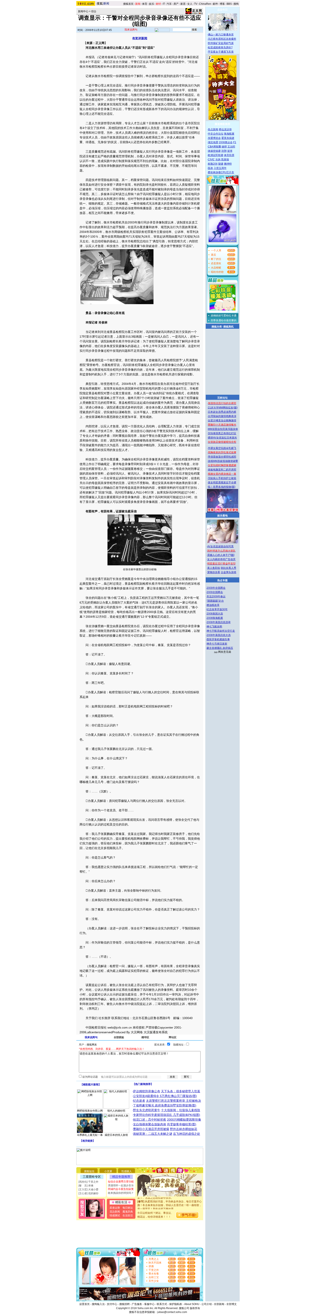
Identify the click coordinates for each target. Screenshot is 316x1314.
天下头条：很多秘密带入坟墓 (180, 1091)
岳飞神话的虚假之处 (186, 1133)
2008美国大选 (215, 613)
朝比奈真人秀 (228, 567)
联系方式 (162, 1304)
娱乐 (151, 3)
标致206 (213, 163)
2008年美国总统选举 (219, 622)
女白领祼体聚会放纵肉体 (149, 1124)
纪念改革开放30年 (217, 609)
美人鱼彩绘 (213, 567)
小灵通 (108, 1171)
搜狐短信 (89, 1171)
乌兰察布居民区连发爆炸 (222, 38)
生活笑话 (128, 1215)
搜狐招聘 (124, 1304)
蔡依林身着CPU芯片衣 (221, 172)
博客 (222, 3)
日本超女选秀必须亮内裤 (222, 411)
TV (195, 3)
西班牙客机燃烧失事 (218, 639)
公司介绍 (206, 1304)
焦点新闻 (213, 129)
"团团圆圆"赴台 (215, 600)
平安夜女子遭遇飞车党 (221, 51)
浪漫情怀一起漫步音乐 (121, 1185)
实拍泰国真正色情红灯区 (222, 433)
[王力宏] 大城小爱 (88, 1189)
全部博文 (231, 1304)
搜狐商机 (228, 326)
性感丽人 (126, 1171)
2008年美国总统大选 (219, 635)
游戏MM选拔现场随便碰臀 (223, 461)
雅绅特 (228, 163)
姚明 (224, 146)
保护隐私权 (175, 1304)
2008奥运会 (226, 142)
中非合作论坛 (215, 133)
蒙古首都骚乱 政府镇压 (220, 647)
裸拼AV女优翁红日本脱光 (222, 437)
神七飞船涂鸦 (214, 626)
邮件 (215, 3)
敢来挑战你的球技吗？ (121, 1192)
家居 (183, 3)
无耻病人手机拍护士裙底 (222, 478)
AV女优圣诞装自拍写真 (220, 546)
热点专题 (222, 580)
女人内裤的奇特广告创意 (221, 559)
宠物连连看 (213, 572)
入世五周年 (220, 168)
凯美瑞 (225, 159)
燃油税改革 (213, 605)
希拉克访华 (225, 129)
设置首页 (84, 1304)
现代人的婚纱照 (116, 1110)
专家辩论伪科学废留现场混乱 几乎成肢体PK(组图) (166, 1115)
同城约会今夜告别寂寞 (121, 1189)
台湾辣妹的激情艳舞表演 (222, 416)
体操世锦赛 (214, 150)
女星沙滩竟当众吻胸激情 (222, 420)
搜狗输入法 (98, 1304)
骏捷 (220, 163)
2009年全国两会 (216, 587)
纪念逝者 (139, 1100)
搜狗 (236, 3)
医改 (210, 168)
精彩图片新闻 (90, 1084)
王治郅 (231, 146)
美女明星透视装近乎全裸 (222, 482)
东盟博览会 (214, 138)
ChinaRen (205, 3)
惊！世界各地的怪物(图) (221, 486)
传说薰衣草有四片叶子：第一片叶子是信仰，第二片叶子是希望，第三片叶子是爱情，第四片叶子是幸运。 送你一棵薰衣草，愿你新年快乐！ (169, 1208)
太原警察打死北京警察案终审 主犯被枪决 (173, 1100)
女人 (189, 3)
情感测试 (115, 1215)
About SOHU (191, 1304)
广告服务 (137, 1304)
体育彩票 (229, 155)
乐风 (218, 159)
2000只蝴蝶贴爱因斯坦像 (184, 1119)
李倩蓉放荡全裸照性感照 (222, 456)
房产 (176, 3)
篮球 (229, 150)
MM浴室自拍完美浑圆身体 (223, 429)
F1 (234, 142)
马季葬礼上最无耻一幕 (90, 1134)
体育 (144, 3)
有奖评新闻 (139, 38)
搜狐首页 (128, 3)
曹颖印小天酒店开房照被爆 (151, 1129)
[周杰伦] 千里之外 (88, 1181)
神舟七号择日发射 (217, 643)
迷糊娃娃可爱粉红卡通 (223, 315)
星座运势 (115, 1207)
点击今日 (222, 9)
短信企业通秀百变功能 (121, 1181)
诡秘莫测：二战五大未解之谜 (152, 1133)
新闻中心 (83, 11)
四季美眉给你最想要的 (223, 320)
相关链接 (87, 1140)
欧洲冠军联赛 (215, 155)
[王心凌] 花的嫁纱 (88, 1193)
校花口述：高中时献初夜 (149, 1119)
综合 (93, 11)
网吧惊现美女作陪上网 (90, 1110)
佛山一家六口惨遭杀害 (221, 34)
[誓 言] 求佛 (85, 1185)
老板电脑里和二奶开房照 (222, 469)
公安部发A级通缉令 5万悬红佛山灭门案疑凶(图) (165, 1096)
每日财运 (128, 1207)
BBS (229, 3)
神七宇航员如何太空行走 (221, 630)
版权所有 (195, 1308)
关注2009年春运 (216, 596)
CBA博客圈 (214, 146)
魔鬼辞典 (128, 1211)
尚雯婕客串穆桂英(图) (181, 1124)
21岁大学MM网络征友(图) (223, 407)
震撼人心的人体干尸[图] (220, 555)
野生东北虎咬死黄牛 (146, 1110)
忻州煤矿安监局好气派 (221, 43)
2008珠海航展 (215, 617)
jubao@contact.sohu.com (172, 1312)
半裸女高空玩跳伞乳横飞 (222, 448)
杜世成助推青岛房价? (220, 47)
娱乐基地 (222, 515)
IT (164, 3)
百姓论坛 (222, 397)
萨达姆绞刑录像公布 (146, 1091)
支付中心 (112, 1304)
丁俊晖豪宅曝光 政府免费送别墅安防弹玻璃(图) (164, 1105)
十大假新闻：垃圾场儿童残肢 (180, 1110)
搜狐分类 (217, 326)
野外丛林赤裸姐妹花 (183, 1129)
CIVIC (211, 159)
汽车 (169, 3)
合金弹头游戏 (228, 572)
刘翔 (224, 150)
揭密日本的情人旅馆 (116, 1134)
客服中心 (149, 1304)
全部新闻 (219, 1304)
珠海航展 (229, 133)
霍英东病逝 (227, 138)
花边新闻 (115, 1211)
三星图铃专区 (92, 1176)
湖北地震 (213, 142)
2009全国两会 (215, 592)
